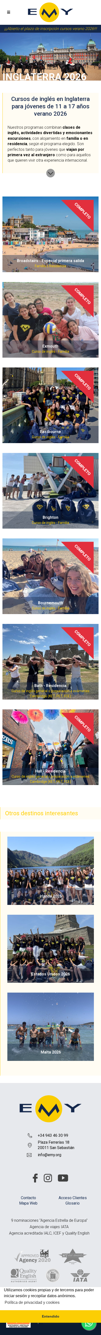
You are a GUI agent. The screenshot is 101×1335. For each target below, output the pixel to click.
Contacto (28, 1197)
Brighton (50, 517)
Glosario (72, 1203)
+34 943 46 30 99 (53, 1135)
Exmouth (50, 346)
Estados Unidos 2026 (50, 974)
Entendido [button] (50, 1316)
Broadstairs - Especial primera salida (50, 260)
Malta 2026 (51, 1052)
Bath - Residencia (50, 685)
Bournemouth (50, 603)
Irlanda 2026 (51, 896)
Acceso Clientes (73, 1197)
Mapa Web (28, 1203)
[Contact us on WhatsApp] (88, 1322)
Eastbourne (50, 431)
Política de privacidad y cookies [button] (32, 1302)
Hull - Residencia (50, 771)
